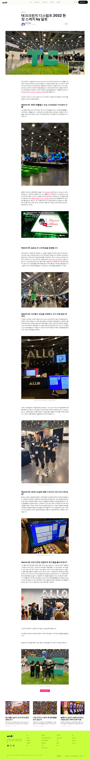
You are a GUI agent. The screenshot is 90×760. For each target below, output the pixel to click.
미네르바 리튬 (49, 192)
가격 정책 (52, 2)
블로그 (58, 742)
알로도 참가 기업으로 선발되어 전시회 (34, 92)
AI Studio (28, 740)
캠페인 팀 (44, 742)
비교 (58, 740)
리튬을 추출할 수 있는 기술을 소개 (41, 198)
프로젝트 (28, 742)
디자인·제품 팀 (45, 740)
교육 (42, 745)
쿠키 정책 (81, 755)
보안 (58, 745)
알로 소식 (23, 12)
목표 (27, 745)
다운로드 (58, 2)
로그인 (75, 2)
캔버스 (27, 737)
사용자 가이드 (59, 737)
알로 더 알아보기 (45, 690)
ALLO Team (28, 23)
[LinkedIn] (8, 745)
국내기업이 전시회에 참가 (56, 259)
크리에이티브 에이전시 (46, 737)
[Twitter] (11, 745)
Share (66, 23)
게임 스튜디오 (44, 747)
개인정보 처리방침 (74, 755)
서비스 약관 (67, 755)
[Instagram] (14, 745)
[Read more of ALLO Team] (23, 24)
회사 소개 (74, 742)
